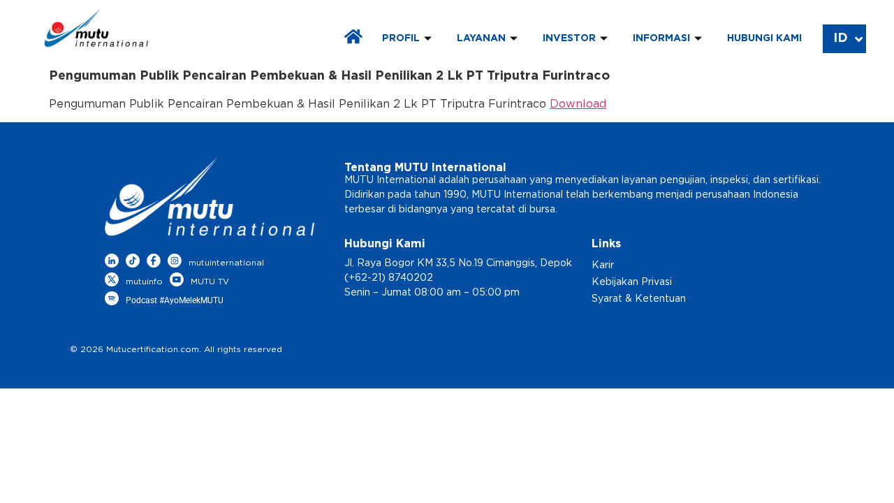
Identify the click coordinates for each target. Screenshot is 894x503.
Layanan (481, 38)
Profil (401, 38)
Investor (569, 38)
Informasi (661, 38)
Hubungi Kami (764, 38)
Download (578, 104)
